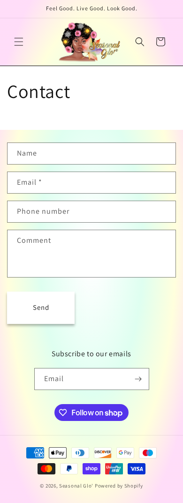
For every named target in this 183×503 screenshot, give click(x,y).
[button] (18, 41)
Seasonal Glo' (76, 485)
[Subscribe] (138, 379)
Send (41, 307)
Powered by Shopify (119, 485)
